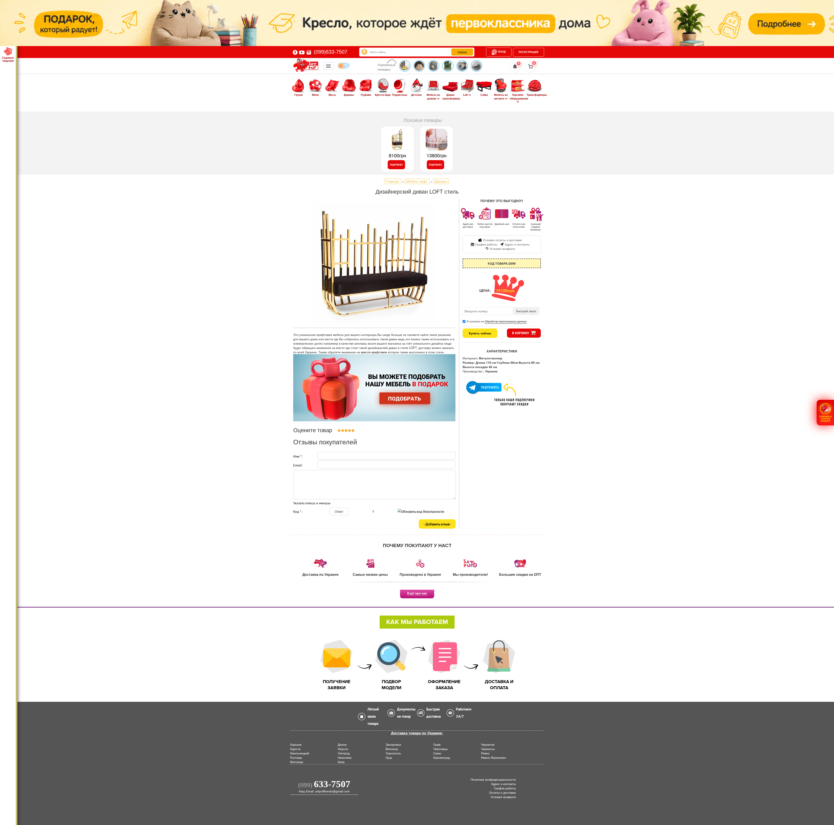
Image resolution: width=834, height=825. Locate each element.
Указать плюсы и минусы (312, 503)
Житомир (296, 762)
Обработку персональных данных (506, 321)
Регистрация (528, 52)
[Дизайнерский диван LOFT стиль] (374, 264)
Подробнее (396, 164)
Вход (502, 51)
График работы (505, 788)
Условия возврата (503, 797)
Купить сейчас (480, 333)
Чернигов (487, 744)
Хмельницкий (299, 753)
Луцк (389, 757)
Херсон (343, 749)
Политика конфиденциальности (493, 779)
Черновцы (440, 749)
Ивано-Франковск (493, 757)
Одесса (295, 749)
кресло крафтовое (374, 352)
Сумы (437, 753)
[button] (825, 412)
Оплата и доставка (502, 792)
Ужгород (344, 753)
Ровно (485, 753)
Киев (341, 762)
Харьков (295, 744)
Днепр (342, 744)
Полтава (296, 757)
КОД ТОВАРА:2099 (502, 263)
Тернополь (393, 753)
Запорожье (393, 744)
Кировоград (441, 757)
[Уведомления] (515, 67)
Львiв (436, 744)
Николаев (344, 757)
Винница (392, 749)
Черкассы (488, 749)
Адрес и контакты (503, 784)
